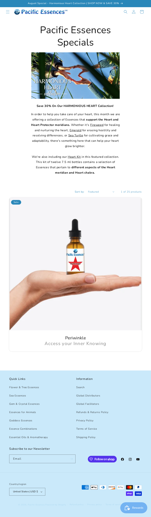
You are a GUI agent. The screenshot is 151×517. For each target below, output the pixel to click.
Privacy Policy (84, 420)
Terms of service (114, 504)
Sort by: (79, 192)
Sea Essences (17, 395)
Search (80, 387)
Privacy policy (94, 504)
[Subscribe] (71, 459)
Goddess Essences (20, 420)
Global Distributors (88, 395)
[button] (8, 12)
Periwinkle (75, 338)
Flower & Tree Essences (24, 387)
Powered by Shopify (55, 504)
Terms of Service (86, 429)
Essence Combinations (23, 429)
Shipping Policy (86, 437)
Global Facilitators (87, 404)
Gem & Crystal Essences (24, 404)
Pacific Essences (36, 504)
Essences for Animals (22, 412)
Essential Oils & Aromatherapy (28, 437)
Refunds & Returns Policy (92, 412)
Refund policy (77, 504)
